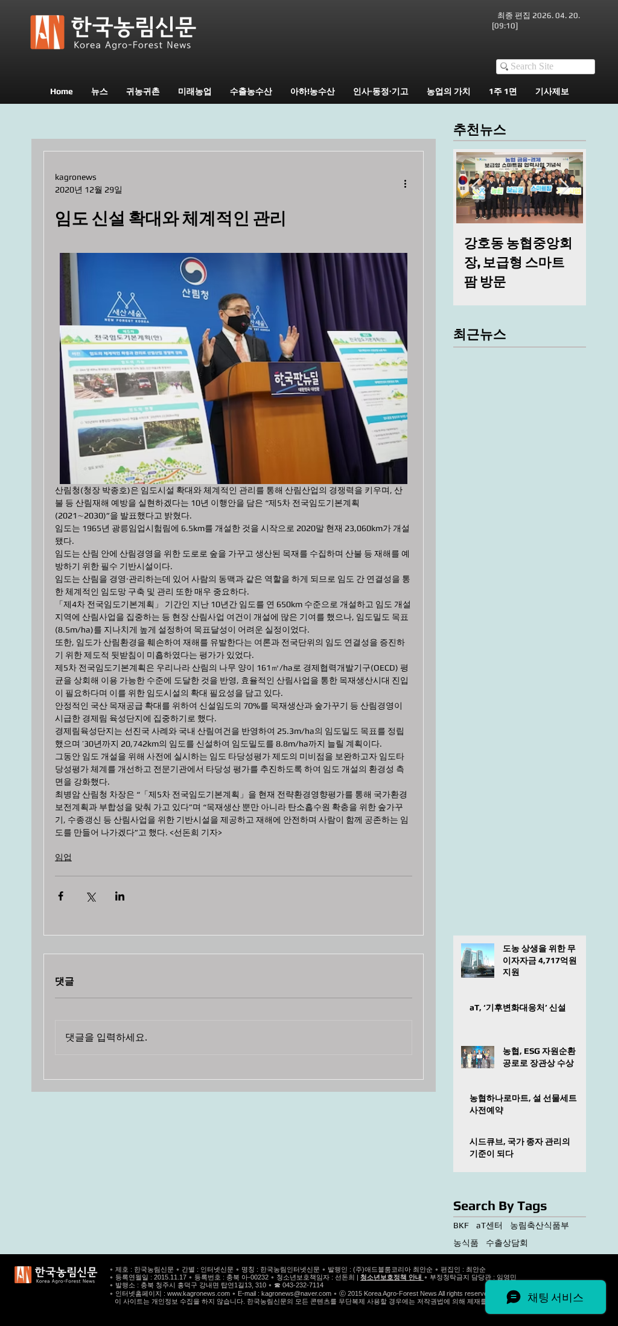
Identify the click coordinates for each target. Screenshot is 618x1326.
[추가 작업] (405, 183)
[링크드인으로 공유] (120, 896)
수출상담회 (507, 1243)
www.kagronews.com (198, 1293)
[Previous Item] (475, 187)
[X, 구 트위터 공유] (90, 896)
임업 (63, 857)
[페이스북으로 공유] (60, 896)
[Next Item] (563, 187)
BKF (461, 1225)
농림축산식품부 (539, 1225)
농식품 (466, 1243)
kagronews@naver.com (296, 1293)
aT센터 (489, 1225)
